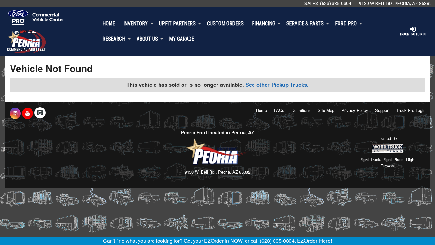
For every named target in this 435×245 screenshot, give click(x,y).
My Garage (181, 39)
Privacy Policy (354, 110)
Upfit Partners (177, 23)
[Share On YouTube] (27, 113)
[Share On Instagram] (15, 113)
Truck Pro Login (410, 110)
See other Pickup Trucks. (277, 84)
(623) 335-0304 (335, 3)
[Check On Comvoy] (40, 113)
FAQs (279, 110)
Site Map (326, 110)
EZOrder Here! (314, 240)
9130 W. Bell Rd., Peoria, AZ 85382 (395, 3)
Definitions (301, 110)
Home (109, 23)
